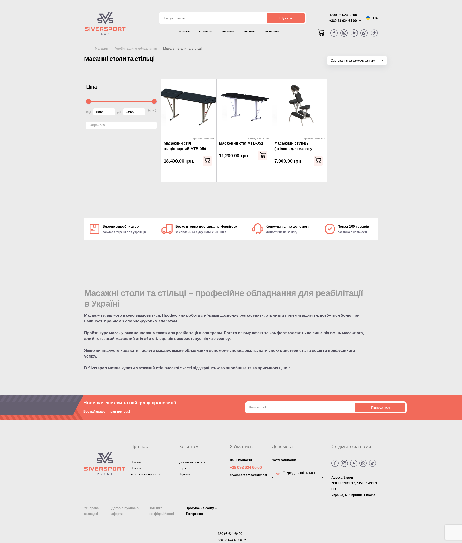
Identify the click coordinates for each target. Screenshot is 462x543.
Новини (135, 468)
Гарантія (185, 468)
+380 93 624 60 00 (343, 15)
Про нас (136, 462)
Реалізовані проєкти (145, 474)
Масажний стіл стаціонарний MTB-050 (185, 146)
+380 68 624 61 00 (343, 21)
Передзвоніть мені (300, 472)
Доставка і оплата (192, 462)
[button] (207, 161)
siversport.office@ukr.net (248, 475)
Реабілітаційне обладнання (135, 48)
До (119, 112)
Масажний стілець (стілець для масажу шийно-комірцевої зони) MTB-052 (297, 146)
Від (88, 112)
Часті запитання (284, 460)
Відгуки (184, 474)
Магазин (101, 48)
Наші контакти (241, 460)
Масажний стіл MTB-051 (241, 143)
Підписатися (380, 407)
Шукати (285, 18)
